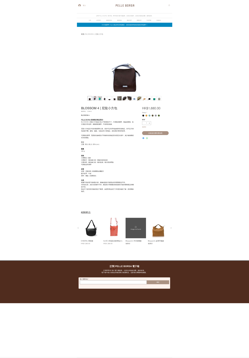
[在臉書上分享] (143, 138)
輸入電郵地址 (84, 279)
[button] (169, 5)
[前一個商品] (78, 228)
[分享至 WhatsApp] (147, 138)
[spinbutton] (146, 123)
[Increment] (149, 123)
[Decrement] (143, 123)
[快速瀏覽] (91, 228)
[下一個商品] (171, 228)
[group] (124, 231)
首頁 (82, 34)
